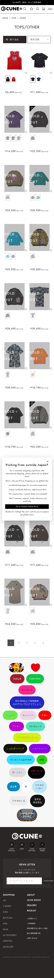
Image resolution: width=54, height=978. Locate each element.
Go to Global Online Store (27, 506)
